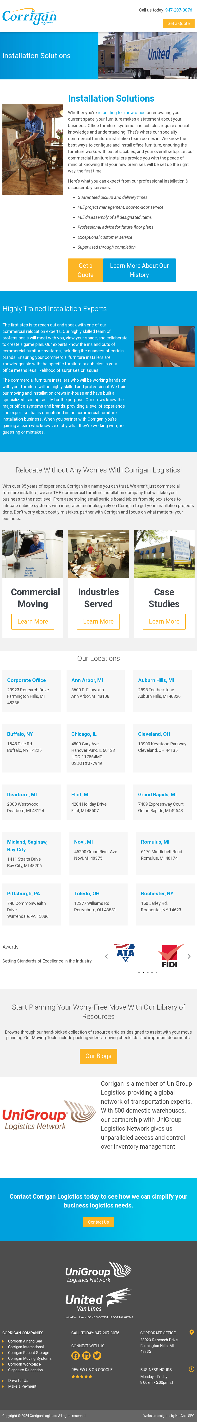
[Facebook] (75, 1355)
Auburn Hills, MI (156, 680)
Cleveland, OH (154, 734)
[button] (106, 956)
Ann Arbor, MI (87, 680)
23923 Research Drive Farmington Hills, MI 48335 (159, 1346)
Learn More (33, 621)
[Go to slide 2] (143, 972)
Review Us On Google (91, 1369)
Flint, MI (80, 794)
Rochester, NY (157, 893)
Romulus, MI (155, 842)
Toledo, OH (86, 893)
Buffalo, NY (20, 734)
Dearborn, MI (22, 794)
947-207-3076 (178, 9)
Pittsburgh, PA (23, 893)
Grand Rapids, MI (157, 794)
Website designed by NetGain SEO (169, 1416)
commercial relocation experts (31, 331)
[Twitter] (97, 1355)
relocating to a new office (122, 112)
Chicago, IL (84, 734)
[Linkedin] (86, 1355)
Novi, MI (83, 842)
